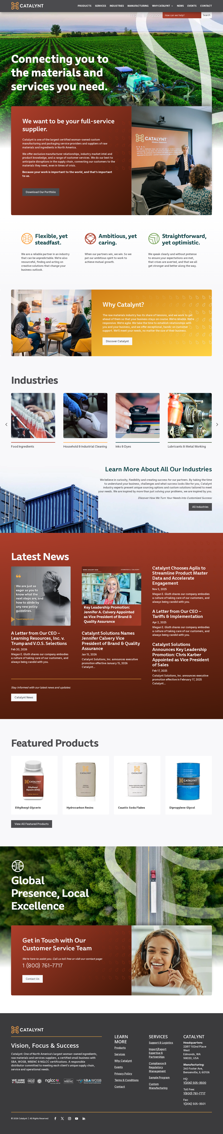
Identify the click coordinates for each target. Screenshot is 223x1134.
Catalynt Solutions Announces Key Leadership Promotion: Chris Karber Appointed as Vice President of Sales (180, 654)
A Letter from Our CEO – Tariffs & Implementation (177, 614)
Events (118, 1067)
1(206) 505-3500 (194, 1083)
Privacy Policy (123, 1073)
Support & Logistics (161, 1042)
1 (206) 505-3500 (145, 15)
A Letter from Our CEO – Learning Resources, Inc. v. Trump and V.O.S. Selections (39, 638)
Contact (119, 1086)
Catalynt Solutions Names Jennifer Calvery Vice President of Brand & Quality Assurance (111, 640)
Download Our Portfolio (41, 192)
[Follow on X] (62, 1119)
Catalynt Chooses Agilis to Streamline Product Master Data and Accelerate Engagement (180, 575)
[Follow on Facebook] (55, 1119)
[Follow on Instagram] (69, 1119)
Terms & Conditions (126, 1080)
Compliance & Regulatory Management (157, 1067)
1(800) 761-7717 (194, 1093)
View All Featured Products (32, 824)
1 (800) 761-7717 (42, 965)
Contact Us (32, 979)
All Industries (200, 506)
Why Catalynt (123, 1060)
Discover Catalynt (117, 341)
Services (119, 1054)
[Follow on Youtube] (77, 1119)
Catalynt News (24, 697)
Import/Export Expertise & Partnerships (157, 1053)
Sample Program (159, 1077)
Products (120, 1047)
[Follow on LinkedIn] (84, 1119)
